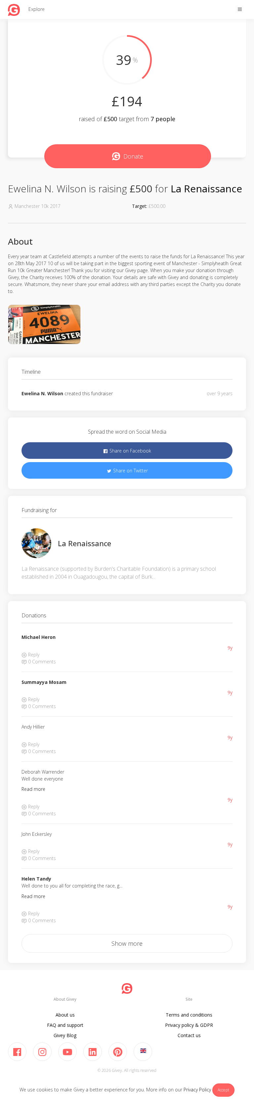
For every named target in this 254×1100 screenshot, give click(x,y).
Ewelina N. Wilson (42, 393)
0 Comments (41, 661)
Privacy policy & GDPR (189, 1025)
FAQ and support (65, 1025)
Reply (33, 654)
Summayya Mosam (43, 682)
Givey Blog (65, 1035)
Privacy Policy (197, 1089)
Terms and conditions (189, 1015)
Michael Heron (38, 637)
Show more (127, 943)
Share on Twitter (130, 470)
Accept (223, 1090)
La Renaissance (206, 188)
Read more (33, 789)
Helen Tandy (36, 879)
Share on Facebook (129, 451)
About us (65, 1015)
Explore (36, 9)
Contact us (189, 1035)
